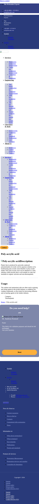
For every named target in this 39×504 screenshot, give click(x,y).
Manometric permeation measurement (13, 63)
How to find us (11, 416)
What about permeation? (14, 436)
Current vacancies (12, 150)
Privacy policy (10, 485)
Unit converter (12, 141)
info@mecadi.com (21, 395)
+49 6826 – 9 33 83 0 (22, 397)
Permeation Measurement (15, 458)
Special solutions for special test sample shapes (11, 117)
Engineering (9, 80)
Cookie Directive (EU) (12, 489)
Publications (12, 138)
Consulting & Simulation (12, 76)
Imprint (8, 481)
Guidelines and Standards (12, 134)
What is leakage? (12, 439)
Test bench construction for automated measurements (13, 88)
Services (8, 58)
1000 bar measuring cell (12, 98)
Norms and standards (13, 448)
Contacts (11, 153)
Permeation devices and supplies (17, 461)
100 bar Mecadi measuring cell (12, 106)
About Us (8, 144)
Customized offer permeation (16, 422)
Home (3, 302)
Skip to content (5, 1)
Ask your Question (8, 330)
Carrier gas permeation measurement (13, 70)
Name (4, 323)
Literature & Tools (9, 126)
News (8, 425)
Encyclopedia (11, 442)
